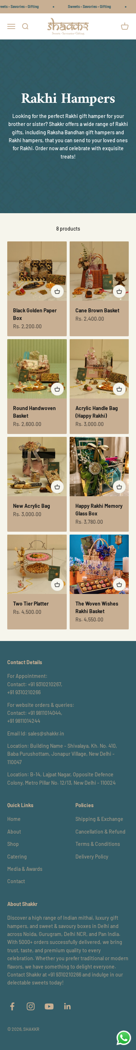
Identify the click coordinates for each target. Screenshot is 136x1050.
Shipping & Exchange (99, 819)
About (14, 831)
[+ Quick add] (57, 291)
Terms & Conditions (97, 844)
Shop (13, 844)
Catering (17, 856)
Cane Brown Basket (97, 310)
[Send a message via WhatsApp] (123, 1037)
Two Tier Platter (31, 603)
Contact (16, 881)
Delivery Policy (91, 856)
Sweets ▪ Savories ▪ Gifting (84, 6)
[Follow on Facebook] (12, 1006)
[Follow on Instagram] (31, 1006)
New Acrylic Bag (31, 506)
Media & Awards (24, 869)
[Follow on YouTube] (49, 1006)
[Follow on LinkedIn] (68, 1006)
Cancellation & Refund (100, 831)
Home (14, 819)
